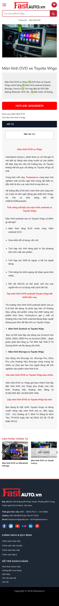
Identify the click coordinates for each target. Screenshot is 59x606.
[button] (4, 4)
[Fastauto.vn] (29, 5)
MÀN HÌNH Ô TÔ (34, 20)
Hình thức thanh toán (11, 566)
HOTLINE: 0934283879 (29, 105)
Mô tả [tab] (10, 124)
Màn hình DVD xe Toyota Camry (42, 461)
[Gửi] (53, 13)
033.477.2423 (33, 515)
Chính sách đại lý (9, 554)
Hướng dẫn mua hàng (11, 570)
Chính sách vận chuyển (12, 545)
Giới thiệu (6, 574)
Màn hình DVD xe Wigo (15, 117)
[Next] (56, 457)
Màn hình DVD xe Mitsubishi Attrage (15, 464)
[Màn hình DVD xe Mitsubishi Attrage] (15, 450)
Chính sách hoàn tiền (11, 541)
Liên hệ (5, 582)
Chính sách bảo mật (11, 550)
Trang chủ (23, 20)
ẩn (34, 134)
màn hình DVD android (28, 304)
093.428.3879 (15, 515)
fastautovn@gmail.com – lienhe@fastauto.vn (27, 519)
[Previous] (2, 457)
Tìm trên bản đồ (9, 578)
